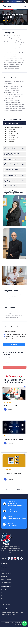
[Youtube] (15, 558)
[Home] (7, 6)
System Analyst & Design (12, 406)
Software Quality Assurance (13, 440)
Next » (20, 489)
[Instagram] (12, 558)
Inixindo (11, 409)
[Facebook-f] (9, 558)
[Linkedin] (18, 558)
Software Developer (15, 326)
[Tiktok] (21, 558)
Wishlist (15, 344)
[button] (25, 387)
